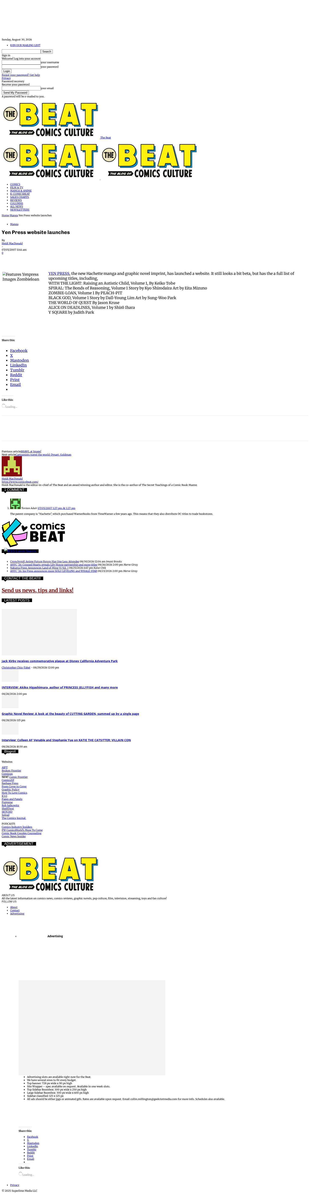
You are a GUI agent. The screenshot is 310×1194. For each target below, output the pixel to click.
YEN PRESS (59, 273)
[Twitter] (24, 259)
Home (5, 215)
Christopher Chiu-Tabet (16, 667)
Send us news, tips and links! (37, 590)
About (14, 907)
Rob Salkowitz (10, 805)
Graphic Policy (10, 789)
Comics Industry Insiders (17, 826)
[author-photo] (12, 475)
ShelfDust (8, 808)
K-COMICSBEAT (20, 193)
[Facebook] (9, 259)
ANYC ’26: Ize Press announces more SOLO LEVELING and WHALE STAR (53, 571)
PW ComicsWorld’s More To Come (22, 830)
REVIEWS (16, 200)
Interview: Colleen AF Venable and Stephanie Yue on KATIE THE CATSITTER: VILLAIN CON (66, 740)
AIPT (5, 767)
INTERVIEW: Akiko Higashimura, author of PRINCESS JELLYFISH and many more (60, 687)
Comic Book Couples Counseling (21, 833)
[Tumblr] (99, 259)
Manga (14, 215)
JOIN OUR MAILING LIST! (25, 45)
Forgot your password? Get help (21, 75)
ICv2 (4, 795)
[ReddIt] (69, 259)
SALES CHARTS (19, 197)
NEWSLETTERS (19, 209)
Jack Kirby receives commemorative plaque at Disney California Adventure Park (60, 661)
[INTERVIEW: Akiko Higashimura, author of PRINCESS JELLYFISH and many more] (10, 680)
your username (50, 62)
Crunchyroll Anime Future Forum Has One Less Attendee (44, 561)
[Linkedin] (54, 259)
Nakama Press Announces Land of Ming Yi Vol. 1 (39, 567)
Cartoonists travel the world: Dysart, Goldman (43, 454)
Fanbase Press (10, 783)
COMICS (15, 184)
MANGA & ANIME (21, 190)
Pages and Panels (12, 799)
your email (47, 88)
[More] (115, 258)
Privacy (6, 78)
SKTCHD (7, 811)
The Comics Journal (14, 818)
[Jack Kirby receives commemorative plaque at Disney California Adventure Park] (39, 654)
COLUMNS (16, 203)
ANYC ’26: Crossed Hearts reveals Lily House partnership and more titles (53, 564)
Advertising (17, 913)
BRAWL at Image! (31, 451)
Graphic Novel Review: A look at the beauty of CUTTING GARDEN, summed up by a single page (70, 714)
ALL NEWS (16, 206)
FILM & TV (16, 187)
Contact (15, 910)
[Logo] (51, 178)
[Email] (84, 259)
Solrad (5, 814)
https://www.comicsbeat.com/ (20, 481)
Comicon (7, 773)
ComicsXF (8, 780)
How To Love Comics (14, 792)
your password (49, 66)
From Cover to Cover (14, 786)
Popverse (7, 802)
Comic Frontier (18, 777)
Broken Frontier (11, 770)
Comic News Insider (14, 836)
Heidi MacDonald (12, 243)
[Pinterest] (39, 259)
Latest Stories (26, 551)
